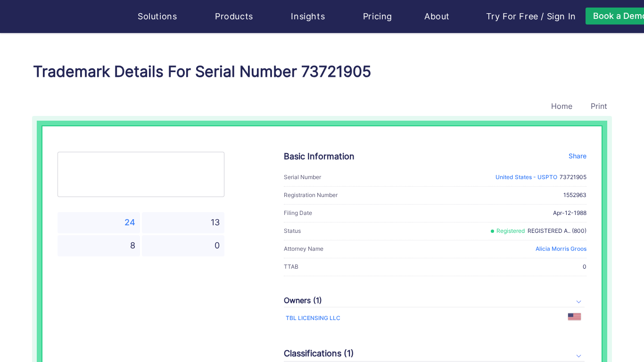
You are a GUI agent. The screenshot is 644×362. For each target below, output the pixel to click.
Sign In (561, 16)
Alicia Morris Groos (561, 248)
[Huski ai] (76, 17)
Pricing (377, 16)
